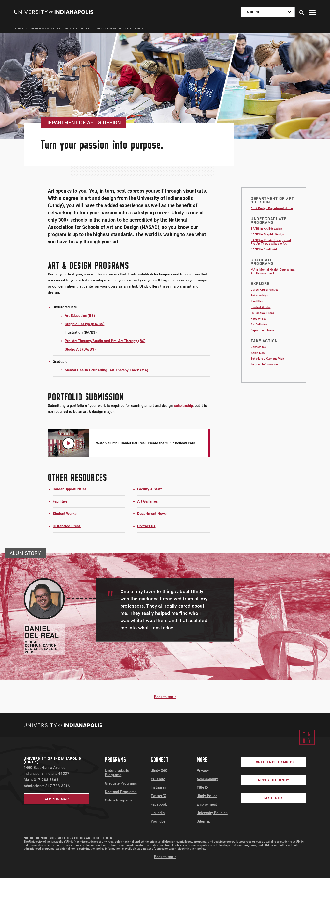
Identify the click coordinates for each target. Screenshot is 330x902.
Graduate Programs (121, 783)
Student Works (65, 514)
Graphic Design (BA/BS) (84, 324)
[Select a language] (268, 12)
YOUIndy (158, 779)
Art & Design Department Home (272, 208)
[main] (165, 373)
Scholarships (259, 295)
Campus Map (56, 799)
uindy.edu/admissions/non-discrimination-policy (173, 848)
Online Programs (119, 800)
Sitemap (203, 821)
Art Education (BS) (80, 315)
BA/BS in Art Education (266, 228)
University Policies (212, 813)
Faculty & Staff (149, 489)
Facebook (159, 804)
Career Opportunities (69, 489)
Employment (207, 804)
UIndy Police (207, 796)
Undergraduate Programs (117, 772)
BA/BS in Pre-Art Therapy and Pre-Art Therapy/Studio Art (271, 241)
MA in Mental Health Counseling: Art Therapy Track (273, 271)
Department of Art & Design (120, 28)
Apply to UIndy (274, 780)
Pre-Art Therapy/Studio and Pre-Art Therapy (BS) (105, 341)
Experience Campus (274, 762)
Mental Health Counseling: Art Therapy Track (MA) (106, 370)
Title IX (202, 787)
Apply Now (258, 352)
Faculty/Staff (259, 318)
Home (18, 28)
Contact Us (146, 526)
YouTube (158, 821)
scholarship (183, 406)
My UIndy (273, 798)
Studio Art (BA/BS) (80, 349)
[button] (302, 12)
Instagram (159, 787)
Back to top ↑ (165, 696)
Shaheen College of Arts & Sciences (60, 28)
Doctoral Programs (121, 792)
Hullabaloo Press (67, 526)
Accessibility (207, 779)
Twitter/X (158, 796)
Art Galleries (147, 501)
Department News (152, 514)
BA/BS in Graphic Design (267, 234)
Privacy (203, 770)
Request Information (264, 364)
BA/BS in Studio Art (264, 249)
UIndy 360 (159, 770)
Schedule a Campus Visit (267, 358)
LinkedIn (158, 813)
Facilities (60, 501)
